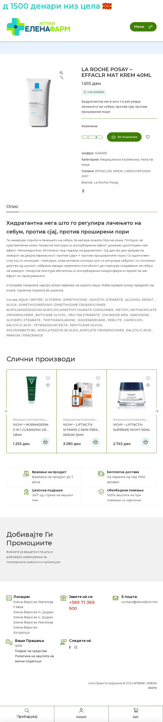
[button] (61, 75)
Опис (12, 206)
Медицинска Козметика (119, 159)
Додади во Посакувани (148, 137)
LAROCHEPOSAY (137, 171)
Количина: (90, 126)
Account (81, 717)
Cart (135, 717)
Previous (6, 411)
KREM (118, 171)
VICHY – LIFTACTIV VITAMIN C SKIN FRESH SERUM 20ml (81, 430)
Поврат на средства (31, 651)
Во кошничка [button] (45, 441)
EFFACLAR (103, 171)
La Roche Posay (106, 182)
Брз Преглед (48, 385)
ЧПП (18, 646)
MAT (85, 176)
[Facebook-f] (69, 647)
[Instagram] (75, 647)
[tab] (12, 208)
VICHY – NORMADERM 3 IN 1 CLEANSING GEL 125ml (30, 430)
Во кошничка (127, 136)
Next (156, 411)
